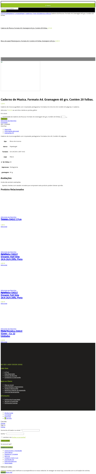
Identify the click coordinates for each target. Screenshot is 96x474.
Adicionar (4, 119)
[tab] (7, 129)
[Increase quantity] (66, 117)
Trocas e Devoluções (11, 388)
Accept (3, 472)
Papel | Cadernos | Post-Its (30, 13)
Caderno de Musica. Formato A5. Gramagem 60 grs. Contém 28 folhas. (24, 28)
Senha (3, 434)
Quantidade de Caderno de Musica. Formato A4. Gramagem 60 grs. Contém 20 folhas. (31, 117)
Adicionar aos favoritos (8, 121)
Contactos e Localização (12, 377)
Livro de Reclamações (11, 392)
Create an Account (7, 447)
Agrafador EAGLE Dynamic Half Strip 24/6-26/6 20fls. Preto (12, 256)
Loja (6, 13)
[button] (4, 227)
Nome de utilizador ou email (11, 430)
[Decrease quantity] (1, 117)
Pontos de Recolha (10, 376)
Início (3, 13)
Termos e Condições (11, 401)
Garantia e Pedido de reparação (15, 390)
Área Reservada (9, 374)
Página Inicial (9, 385)
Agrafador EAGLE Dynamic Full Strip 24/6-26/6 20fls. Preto (12, 295)
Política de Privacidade (12, 399)
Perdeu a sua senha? (19, 437)
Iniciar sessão (5, 440)
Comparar (4, 122)
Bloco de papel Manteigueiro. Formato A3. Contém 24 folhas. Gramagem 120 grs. (28, 41)
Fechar (3, 423)
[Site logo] (1, 2)
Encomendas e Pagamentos (13, 387)
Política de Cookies (11, 403)
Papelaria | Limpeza (14, 13)
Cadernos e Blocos (45, 13)
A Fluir (6, 372)
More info (9, 472)
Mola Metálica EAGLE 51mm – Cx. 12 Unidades (11, 333)
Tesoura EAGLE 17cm (11, 219)
